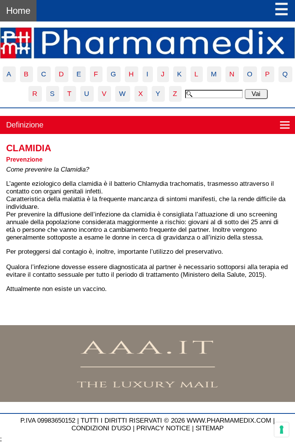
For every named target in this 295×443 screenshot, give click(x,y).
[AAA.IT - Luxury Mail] (147, 399)
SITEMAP (210, 428)
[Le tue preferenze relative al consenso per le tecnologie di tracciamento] (281, 429)
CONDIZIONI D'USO (101, 428)
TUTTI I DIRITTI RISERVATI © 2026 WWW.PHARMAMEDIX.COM (176, 420)
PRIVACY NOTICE (163, 428)
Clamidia (28, 148)
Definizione (24, 125)
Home (18, 10)
